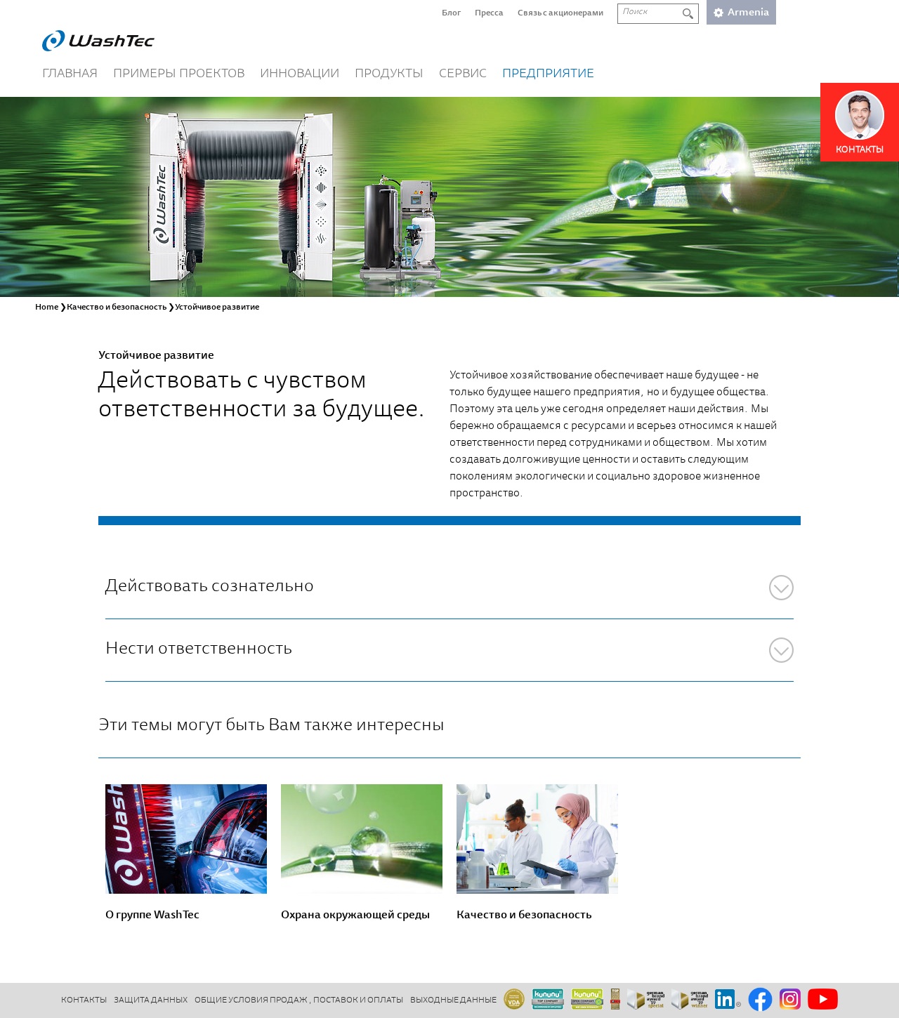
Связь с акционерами (560, 13)
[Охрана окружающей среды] (361, 839)
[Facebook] (760, 1000)
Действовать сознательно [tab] (209, 587)
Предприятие (548, 74)
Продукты (389, 74)
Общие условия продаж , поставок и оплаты (299, 1000)
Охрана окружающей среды (355, 915)
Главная (70, 74)
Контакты (84, 1000)
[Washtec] (98, 40)
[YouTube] (823, 1000)
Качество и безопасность (524, 915)
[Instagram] (790, 1000)
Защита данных (151, 1000)
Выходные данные (453, 1000)
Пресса (489, 13)
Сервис (463, 74)
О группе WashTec (152, 915)
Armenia (748, 13)
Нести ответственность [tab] (198, 650)
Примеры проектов (178, 74)
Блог (451, 13)
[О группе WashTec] (186, 839)
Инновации (299, 74)
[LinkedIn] (728, 1000)
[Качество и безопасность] (537, 839)
